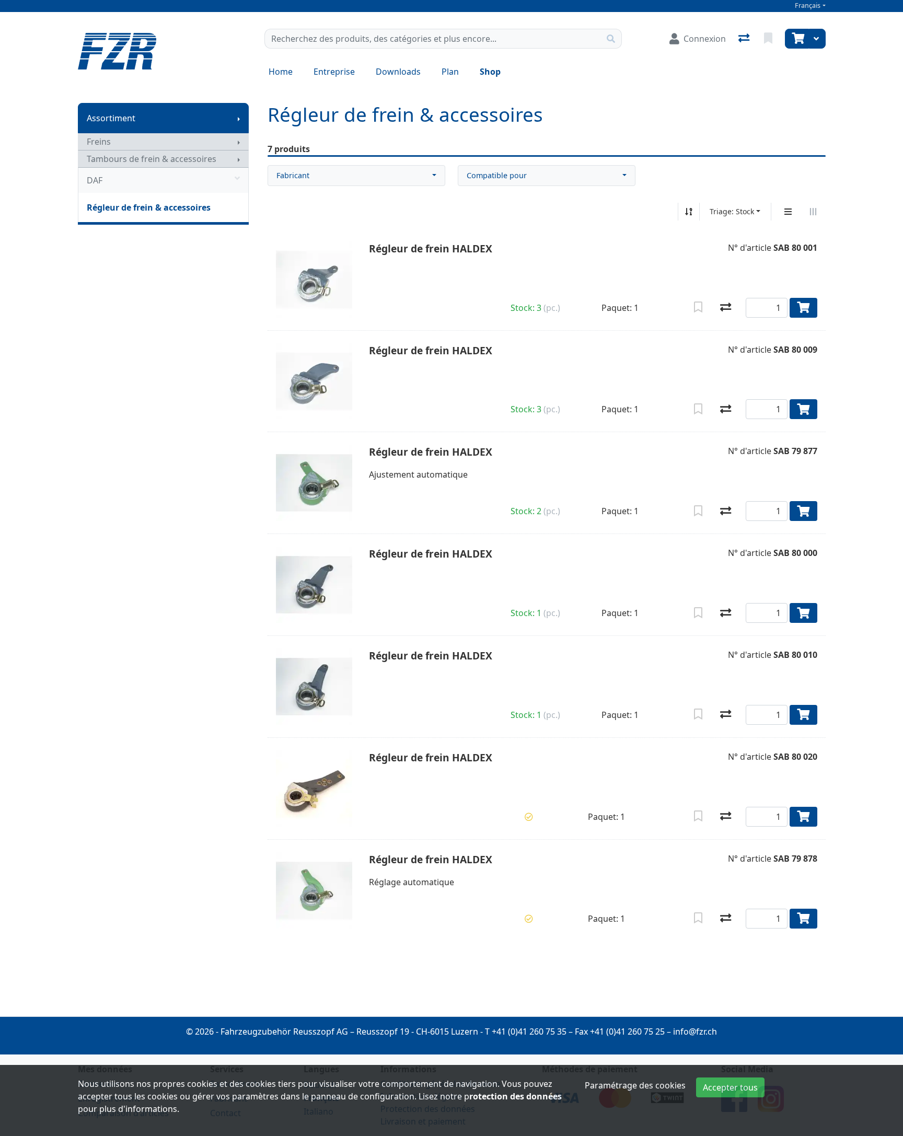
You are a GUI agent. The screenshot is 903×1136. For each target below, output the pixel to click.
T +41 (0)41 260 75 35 (525, 1031)
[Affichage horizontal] (813, 212)
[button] (529, 816)
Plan (450, 71)
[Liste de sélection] (769, 38)
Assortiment (111, 118)
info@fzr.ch (695, 1031)
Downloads (398, 71)
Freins (99, 141)
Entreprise (334, 71)
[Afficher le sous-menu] (238, 118)
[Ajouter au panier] (803, 308)
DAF (94, 180)
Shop (490, 71)
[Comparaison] (745, 38)
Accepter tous (730, 1087)
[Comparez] (725, 308)
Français (807, 5)
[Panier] (797, 39)
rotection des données (515, 1096)
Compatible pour (497, 175)
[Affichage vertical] (788, 212)
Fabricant (292, 175)
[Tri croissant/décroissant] (688, 212)
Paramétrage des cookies (635, 1085)
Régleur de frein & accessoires (149, 207)
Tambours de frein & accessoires (151, 159)
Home (281, 71)
